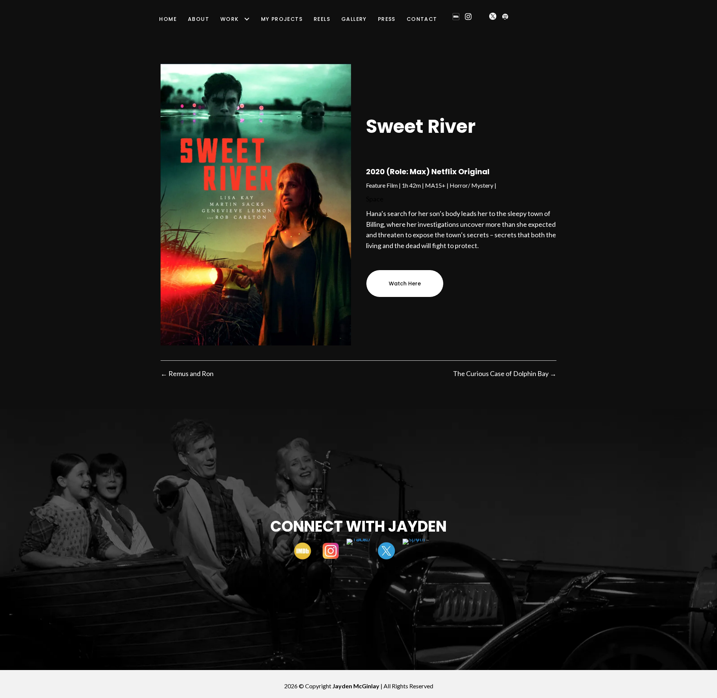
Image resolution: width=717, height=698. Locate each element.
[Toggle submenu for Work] (247, 19)
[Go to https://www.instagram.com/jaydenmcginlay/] (331, 551)
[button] (456, 16)
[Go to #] (415, 551)
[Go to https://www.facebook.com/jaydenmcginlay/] (359, 551)
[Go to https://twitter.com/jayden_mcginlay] (387, 551)
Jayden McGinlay (355, 685)
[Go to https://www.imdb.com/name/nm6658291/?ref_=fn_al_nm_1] (303, 551)
